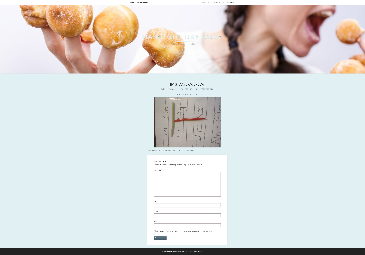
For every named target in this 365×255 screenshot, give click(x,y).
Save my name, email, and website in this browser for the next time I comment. (184, 231)
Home (203, 2)
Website (156, 221)
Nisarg (200, 251)
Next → (193, 94)
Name (156, 201)
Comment (158, 170)
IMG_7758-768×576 (204, 89)
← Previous (182, 94)
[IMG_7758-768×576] (187, 123)
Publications (231, 2)
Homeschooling (219, 2)
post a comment (186, 150)
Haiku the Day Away (139, 2)
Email (156, 211)
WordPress (187, 251)
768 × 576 (189, 89)
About (210, 2)
